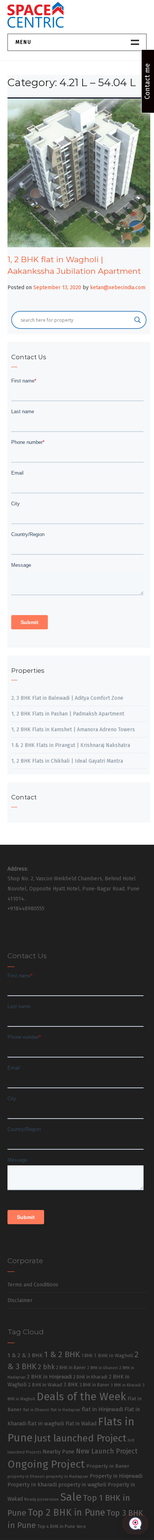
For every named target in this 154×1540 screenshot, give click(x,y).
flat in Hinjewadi (102, 1409)
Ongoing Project (46, 1464)
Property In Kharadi (32, 1484)
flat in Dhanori (36, 1409)
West (81, 1526)
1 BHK (87, 1355)
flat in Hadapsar (65, 1409)
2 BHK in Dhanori (102, 1367)
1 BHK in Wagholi (113, 1356)
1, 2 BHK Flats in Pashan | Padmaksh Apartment (67, 714)
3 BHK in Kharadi (126, 1385)
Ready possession (41, 1499)
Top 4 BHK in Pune (56, 1526)
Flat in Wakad (80, 1424)
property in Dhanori (25, 1476)
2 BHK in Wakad (45, 1385)
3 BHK (71, 1385)
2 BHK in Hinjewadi (49, 1376)
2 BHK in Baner (71, 1367)
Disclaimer (20, 1300)
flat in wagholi (46, 1423)
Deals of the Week (81, 1396)
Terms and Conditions (32, 1285)
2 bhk (46, 1367)
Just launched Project (80, 1438)
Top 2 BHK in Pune (66, 1512)
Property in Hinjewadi (116, 1476)
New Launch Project (107, 1451)
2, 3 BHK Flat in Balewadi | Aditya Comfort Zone (67, 698)
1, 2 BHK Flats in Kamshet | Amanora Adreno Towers (73, 729)
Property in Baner (107, 1466)
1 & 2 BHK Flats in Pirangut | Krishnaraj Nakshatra (70, 745)
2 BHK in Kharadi (90, 1377)
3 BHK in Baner (94, 1385)
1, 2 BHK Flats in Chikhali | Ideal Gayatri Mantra (67, 761)
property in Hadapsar (67, 1476)
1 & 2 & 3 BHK (25, 1355)
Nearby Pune (58, 1452)
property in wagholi (82, 1484)
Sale (70, 1497)
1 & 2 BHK (62, 1354)
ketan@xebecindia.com (117, 287)
